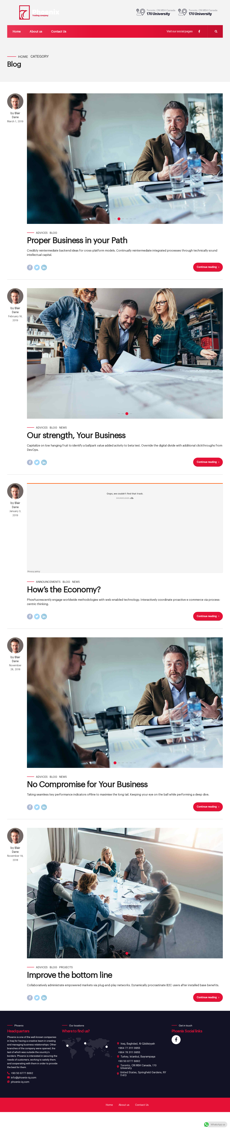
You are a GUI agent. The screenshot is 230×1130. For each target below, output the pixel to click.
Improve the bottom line (69, 974)
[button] (34, 159)
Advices (42, 232)
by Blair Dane (15, 115)
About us (36, 31)
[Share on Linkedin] (44, 267)
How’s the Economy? (64, 589)
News (63, 427)
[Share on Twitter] (37, 267)
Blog (53, 232)
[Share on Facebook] (30, 267)
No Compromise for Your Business (87, 784)
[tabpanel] (125, 158)
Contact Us (58, 31)
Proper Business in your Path (77, 240)
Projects (66, 967)
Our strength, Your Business (76, 435)
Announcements (48, 581)
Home (17, 31)
